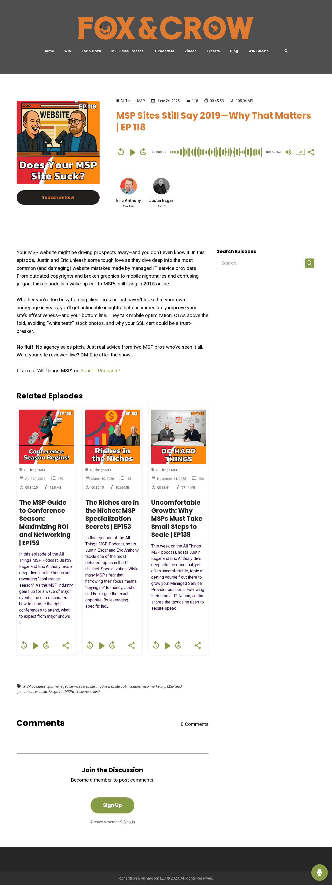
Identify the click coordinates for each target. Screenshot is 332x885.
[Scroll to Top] (319, 852)
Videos (190, 51)
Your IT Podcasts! (100, 371)
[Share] (311, 152)
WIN (67, 51)
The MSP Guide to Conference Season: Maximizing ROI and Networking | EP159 (45, 522)
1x (300, 151)
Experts (213, 51)
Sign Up (112, 805)
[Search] (284, 51)
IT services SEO (87, 692)
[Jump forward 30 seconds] (143, 151)
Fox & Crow (91, 51)
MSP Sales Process (127, 51)
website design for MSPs (54, 692)
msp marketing (153, 686)
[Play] (132, 152)
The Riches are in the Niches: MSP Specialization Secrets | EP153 (112, 514)
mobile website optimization (118, 686)
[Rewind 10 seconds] (121, 151)
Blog (234, 51)
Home (49, 51)
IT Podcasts (164, 51)
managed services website (74, 686)
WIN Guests (258, 51)
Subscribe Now (58, 197)
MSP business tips (37, 686)
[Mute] (288, 152)
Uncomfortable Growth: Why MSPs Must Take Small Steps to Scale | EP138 (176, 518)
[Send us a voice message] (319, 872)
